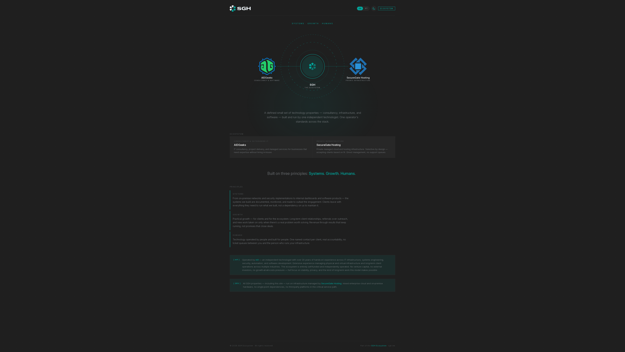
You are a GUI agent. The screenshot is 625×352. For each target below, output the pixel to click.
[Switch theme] (373, 8)
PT (366, 8)
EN (360, 8)
